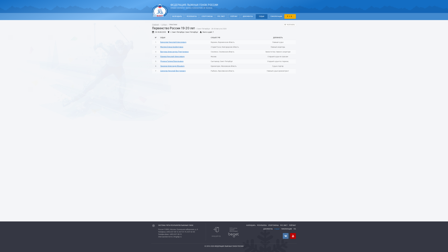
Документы (248, 16)
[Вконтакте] (286, 236)
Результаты (192, 16)
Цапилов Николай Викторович (173, 71)
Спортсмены (207, 16)
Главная (155, 25)
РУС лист (221, 16)
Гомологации (276, 16)
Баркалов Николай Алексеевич (173, 42)
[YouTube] (293, 236)
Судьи (261, 16)
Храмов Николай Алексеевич (172, 57)
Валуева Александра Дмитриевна (174, 52)
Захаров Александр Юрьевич (172, 66)
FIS (290, 16)
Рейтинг (234, 16)
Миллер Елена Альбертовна (171, 47)
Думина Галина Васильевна (172, 61)
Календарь (177, 16)
